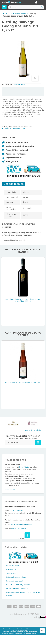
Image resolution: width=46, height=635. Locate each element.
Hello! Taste (24, 467)
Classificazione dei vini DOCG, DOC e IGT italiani (23, 594)
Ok (42, 631)
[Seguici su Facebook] (27, 535)
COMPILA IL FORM (18, 529)
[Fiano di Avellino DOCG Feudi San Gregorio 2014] (23, 277)
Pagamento (11, 569)
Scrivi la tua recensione (14, 128)
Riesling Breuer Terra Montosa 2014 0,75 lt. (23, 382)
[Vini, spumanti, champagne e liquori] (3, 14)
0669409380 (18, 511)
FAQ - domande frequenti (17, 589)
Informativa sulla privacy (16, 577)
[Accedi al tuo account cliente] (36, 3)
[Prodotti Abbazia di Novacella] (32, 423)
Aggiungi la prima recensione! (16, 240)
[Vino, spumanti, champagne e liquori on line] (12, 3)
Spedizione (11, 573)
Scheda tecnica (14, 183)
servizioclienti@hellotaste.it (22, 524)
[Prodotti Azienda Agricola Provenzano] (13, 423)
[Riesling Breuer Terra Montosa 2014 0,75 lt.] (23, 361)
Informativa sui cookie (15, 581)
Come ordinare (12, 566)
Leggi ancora (10, 490)
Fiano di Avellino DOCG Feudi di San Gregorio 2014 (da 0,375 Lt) (23, 300)
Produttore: (7, 84)
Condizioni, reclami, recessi (18, 585)
